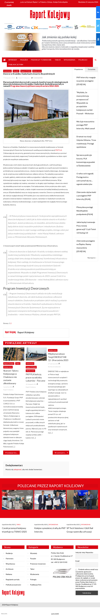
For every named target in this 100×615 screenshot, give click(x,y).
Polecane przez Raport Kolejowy (50, 485)
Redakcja (9, 553)
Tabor (58, 60)
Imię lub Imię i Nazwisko (84, 552)
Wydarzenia (69, 60)
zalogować (18, 469)
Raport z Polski (26, 71)
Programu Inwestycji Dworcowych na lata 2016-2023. (34, 86)
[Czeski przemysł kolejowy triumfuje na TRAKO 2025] (17, 504)
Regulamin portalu (13, 579)
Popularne (79, 69)
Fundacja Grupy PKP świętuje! (13, 453)
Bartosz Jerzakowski (54, 367)
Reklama (9, 574)
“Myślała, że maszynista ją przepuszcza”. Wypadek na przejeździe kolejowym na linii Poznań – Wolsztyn (85, 103)
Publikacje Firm (15, 64)
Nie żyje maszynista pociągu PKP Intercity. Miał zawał (85, 125)
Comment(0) (37, 78)
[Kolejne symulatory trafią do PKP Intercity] (50, 504)
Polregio (82, 60)
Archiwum (9, 569)
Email (77, 561)
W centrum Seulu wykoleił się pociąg (62, 453)
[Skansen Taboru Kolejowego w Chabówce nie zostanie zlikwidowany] (13, 354)
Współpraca (10, 564)
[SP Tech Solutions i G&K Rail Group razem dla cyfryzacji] (82, 504)
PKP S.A (58, 150)
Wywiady (12, 60)
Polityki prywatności (13, 585)
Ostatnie (91, 69)
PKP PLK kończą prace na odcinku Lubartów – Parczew (35, 377)
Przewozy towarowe (41, 60)
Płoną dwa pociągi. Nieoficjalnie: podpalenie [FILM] (84, 210)
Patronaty (9, 558)
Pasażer (24, 60)
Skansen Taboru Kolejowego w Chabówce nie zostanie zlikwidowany (10, 377)
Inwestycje (7, 71)
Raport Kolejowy (24, 78)
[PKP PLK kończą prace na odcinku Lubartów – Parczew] (36, 354)
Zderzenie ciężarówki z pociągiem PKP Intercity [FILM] (86, 195)
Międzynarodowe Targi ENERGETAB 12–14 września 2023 (58, 356)
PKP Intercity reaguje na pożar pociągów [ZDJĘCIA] (86, 81)
